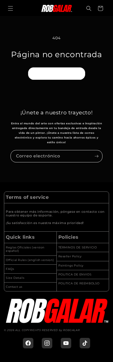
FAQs (10, 269)
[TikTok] (85, 343)
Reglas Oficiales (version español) (25, 249)
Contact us (14, 287)
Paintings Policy (71, 265)
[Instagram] (47, 343)
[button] (10, 8)
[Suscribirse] (96, 156)
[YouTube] (66, 343)
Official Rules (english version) (30, 260)
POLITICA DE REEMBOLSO (79, 283)
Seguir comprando (56, 73)
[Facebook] (28, 343)
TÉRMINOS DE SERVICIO (77, 247)
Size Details (15, 278)
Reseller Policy (70, 256)
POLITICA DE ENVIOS (75, 274)
